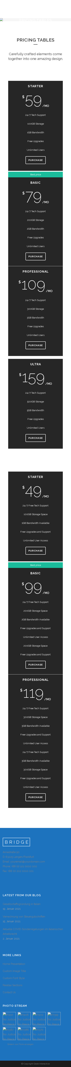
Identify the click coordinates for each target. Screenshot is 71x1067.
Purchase (35, 160)
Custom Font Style (14, 978)
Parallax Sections (12, 985)
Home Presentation (14, 963)
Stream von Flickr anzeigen (20, 1044)
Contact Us (9, 992)
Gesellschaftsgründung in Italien (21, 904)
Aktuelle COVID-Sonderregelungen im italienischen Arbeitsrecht (33, 931)
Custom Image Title (14, 971)
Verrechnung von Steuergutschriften (24, 916)
